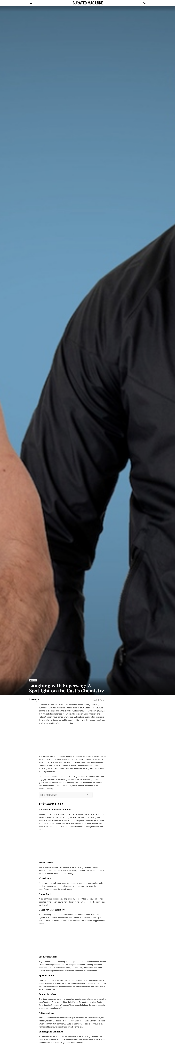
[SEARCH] (144, 3)
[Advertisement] (72, 741)
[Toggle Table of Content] (88, 795)
